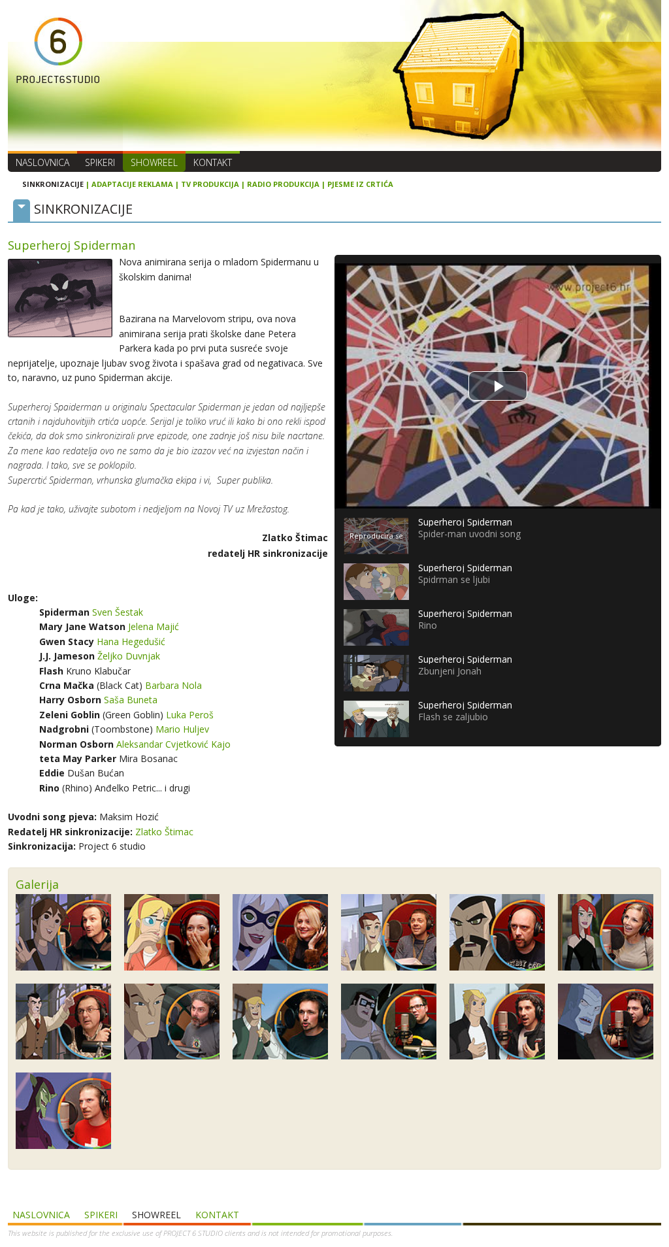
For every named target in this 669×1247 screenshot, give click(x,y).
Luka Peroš (190, 714)
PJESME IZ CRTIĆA (360, 184)
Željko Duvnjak (128, 656)
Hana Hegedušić (131, 641)
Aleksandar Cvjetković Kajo (173, 744)
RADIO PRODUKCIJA (283, 184)
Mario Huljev (182, 729)
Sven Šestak (117, 612)
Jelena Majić (153, 626)
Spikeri (100, 162)
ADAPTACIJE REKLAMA (132, 184)
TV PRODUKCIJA (210, 184)
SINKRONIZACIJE (53, 184)
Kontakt (212, 162)
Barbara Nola (173, 685)
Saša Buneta (130, 699)
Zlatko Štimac (164, 831)
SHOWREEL (154, 162)
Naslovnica (42, 162)
